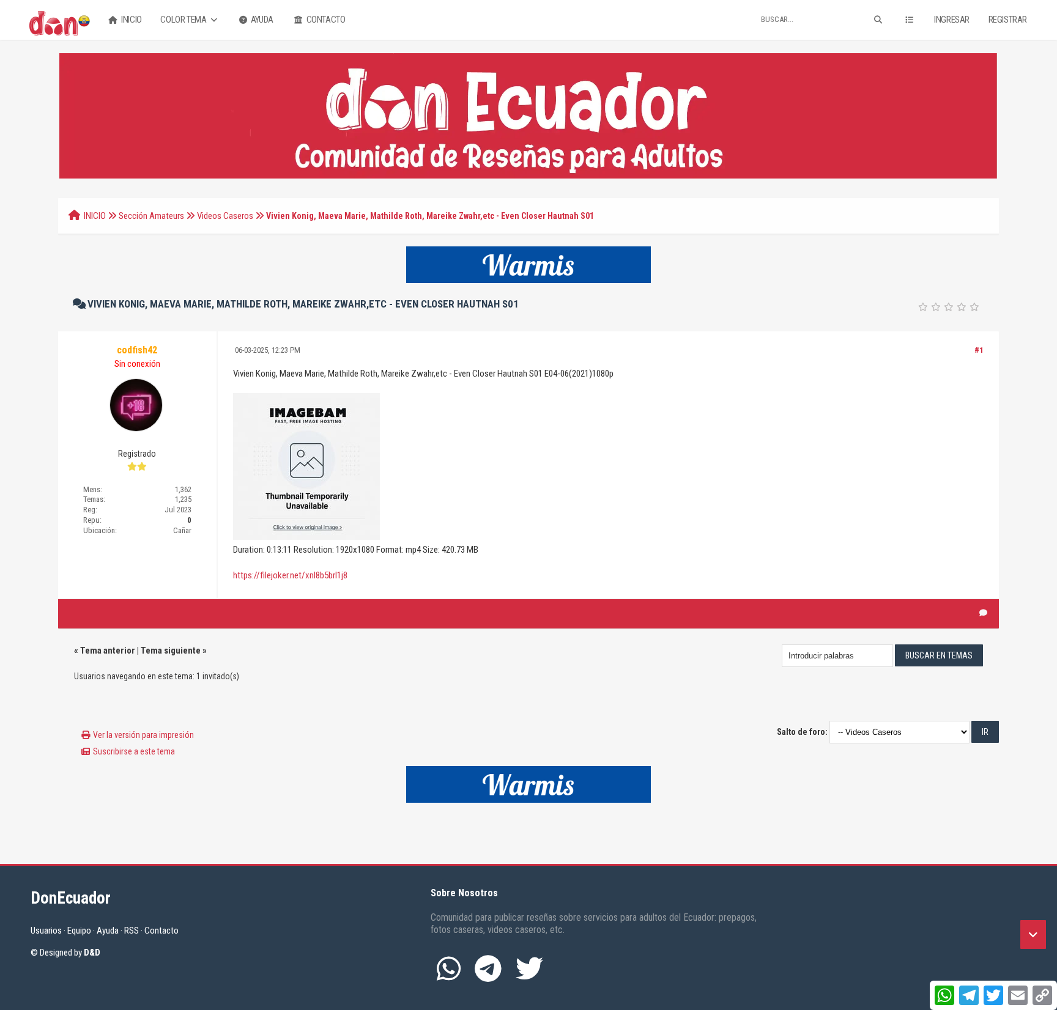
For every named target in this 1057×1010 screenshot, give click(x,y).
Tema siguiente (171, 650)
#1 (979, 350)
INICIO (95, 215)
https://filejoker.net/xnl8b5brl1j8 (290, 575)
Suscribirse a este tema (134, 751)
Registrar (1007, 19)
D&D (92, 952)
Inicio (131, 19)
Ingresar (952, 19)
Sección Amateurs (151, 215)
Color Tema (184, 19)
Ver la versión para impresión (143, 735)
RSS (131, 930)
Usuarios (46, 930)
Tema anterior (107, 650)
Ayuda (261, 19)
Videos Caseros (225, 215)
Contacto (325, 19)
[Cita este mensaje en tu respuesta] (983, 613)
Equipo (79, 930)
